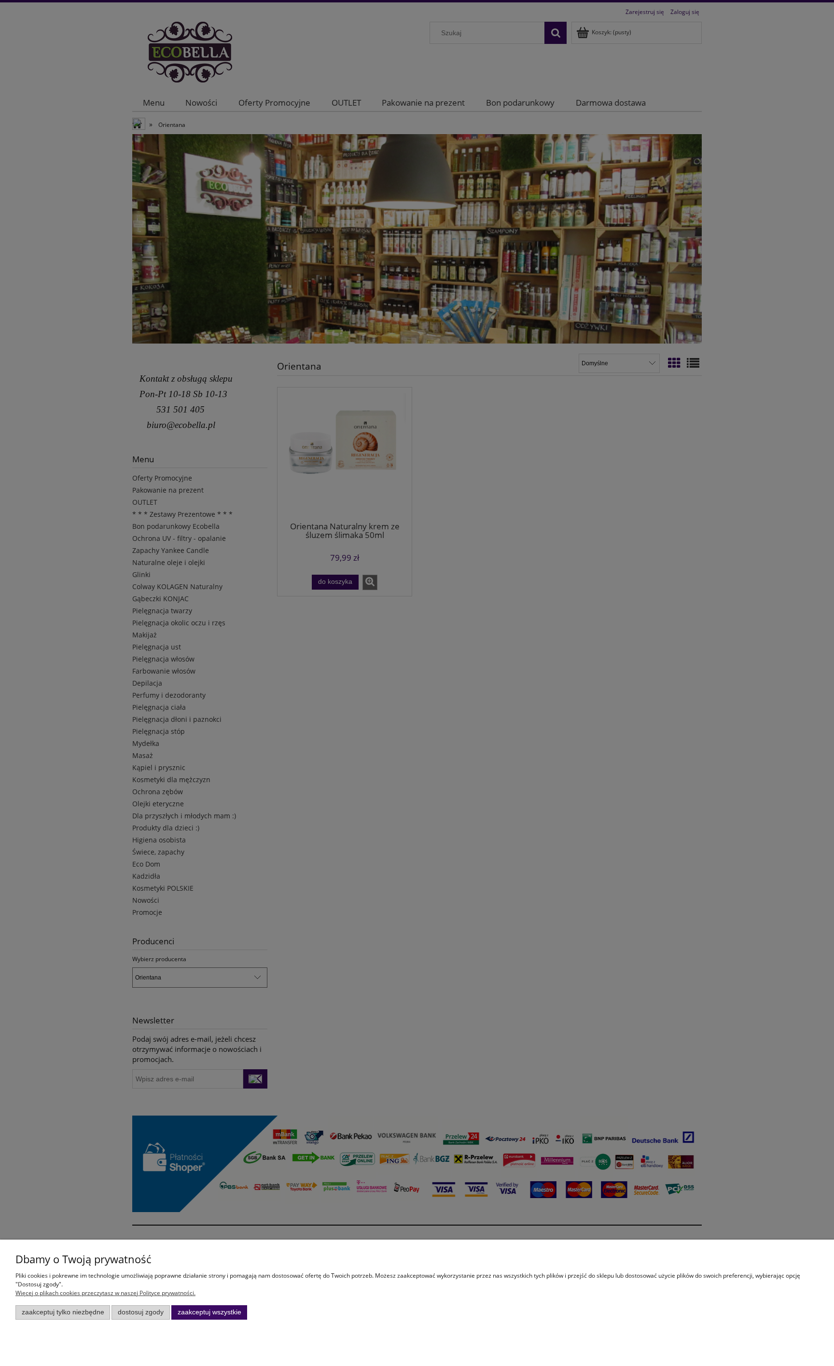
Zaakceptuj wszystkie (209, 1312)
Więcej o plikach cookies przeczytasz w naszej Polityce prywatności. (105, 1293)
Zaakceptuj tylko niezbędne (63, 1312)
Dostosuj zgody (141, 1312)
